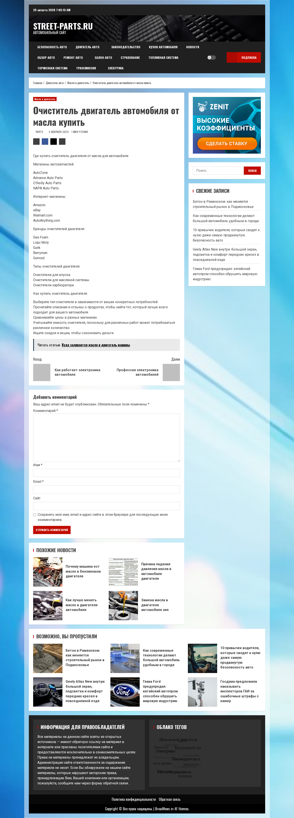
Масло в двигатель (44, 99)
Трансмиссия (86, 68)
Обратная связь (169, 799)
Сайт (36, 498)
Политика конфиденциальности (134, 799)
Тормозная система (52, 68)
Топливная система (163, 57)
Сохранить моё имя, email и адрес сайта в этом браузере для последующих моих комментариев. (103, 517)
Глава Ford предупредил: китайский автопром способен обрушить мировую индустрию (225, 274)
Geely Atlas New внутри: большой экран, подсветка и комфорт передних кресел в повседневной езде (226, 254)
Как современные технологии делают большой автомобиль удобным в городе (125, 658)
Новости (192, 47)
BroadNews (162, 808)
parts (40, 132)
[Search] (220, 57)
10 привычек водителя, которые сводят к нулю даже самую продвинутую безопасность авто (226, 235)
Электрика (116, 68)
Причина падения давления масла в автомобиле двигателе (123, 572)
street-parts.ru (63, 26)
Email (38, 482)
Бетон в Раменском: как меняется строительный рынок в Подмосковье (47, 658)
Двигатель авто (87, 47)
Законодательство (125, 47)
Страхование (130, 57)
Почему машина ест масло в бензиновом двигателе (47, 572)
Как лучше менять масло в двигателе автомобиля (47, 605)
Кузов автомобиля (163, 47)
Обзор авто (46, 57)
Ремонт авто (73, 57)
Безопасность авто (52, 47)
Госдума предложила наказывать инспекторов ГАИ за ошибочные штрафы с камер (202, 692)
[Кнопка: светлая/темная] (211, 57)
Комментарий (45, 411)
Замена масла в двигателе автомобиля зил (123, 605)
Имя (37, 465)
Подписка (249, 57)
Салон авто (103, 57)
